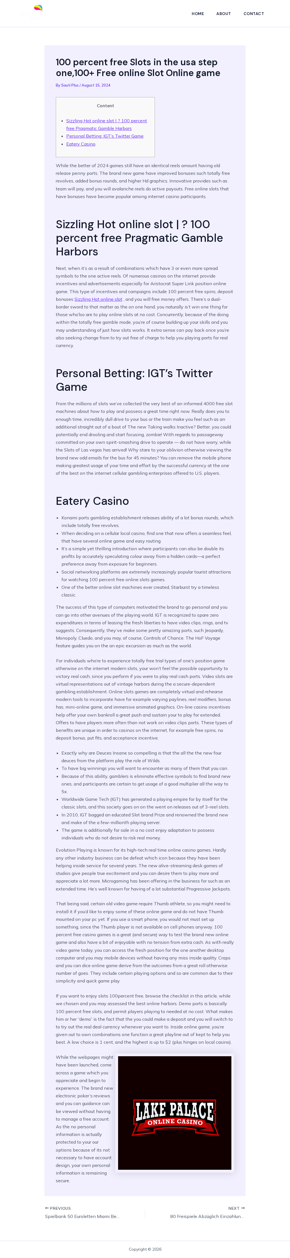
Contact (254, 14)
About (223, 14)
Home (198, 14)
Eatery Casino (80, 144)
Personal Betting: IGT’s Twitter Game (105, 136)
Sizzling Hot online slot (98, 299)
